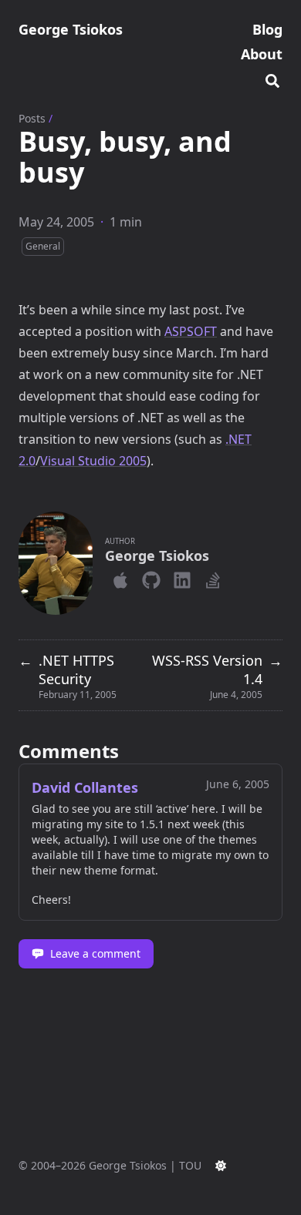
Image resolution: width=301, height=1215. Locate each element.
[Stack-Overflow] (213, 577)
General (42, 246)
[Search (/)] (272, 78)
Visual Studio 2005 (93, 460)
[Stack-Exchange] (231, 577)
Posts (32, 118)
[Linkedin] (182, 577)
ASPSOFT (190, 331)
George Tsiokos (71, 29)
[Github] (151, 577)
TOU (190, 1165)
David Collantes (85, 787)
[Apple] (120, 577)
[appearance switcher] (220, 1165)
